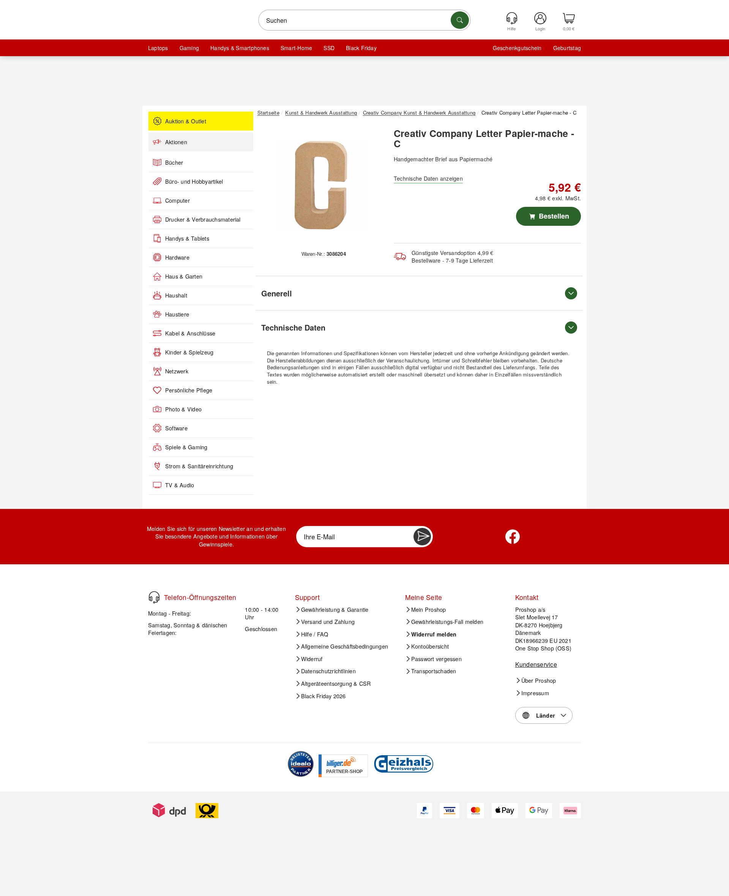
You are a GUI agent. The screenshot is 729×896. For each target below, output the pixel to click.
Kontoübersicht (430, 646)
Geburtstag (567, 48)
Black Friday (361, 48)
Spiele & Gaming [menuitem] (186, 447)
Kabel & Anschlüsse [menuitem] (190, 333)
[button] (320, 185)
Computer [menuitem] (177, 200)
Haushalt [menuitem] (176, 295)
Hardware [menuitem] (177, 257)
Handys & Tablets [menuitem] (187, 238)
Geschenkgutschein (517, 48)
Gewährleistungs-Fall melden (447, 621)
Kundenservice (536, 664)
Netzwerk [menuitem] (176, 371)
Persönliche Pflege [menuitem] (188, 390)
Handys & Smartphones (239, 48)
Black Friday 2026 (323, 696)
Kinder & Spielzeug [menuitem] (189, 352)
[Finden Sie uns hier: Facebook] (512, 536)
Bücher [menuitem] (174, 162)
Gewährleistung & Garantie (335, 609)
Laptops (158, 48)
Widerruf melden (434, 634)
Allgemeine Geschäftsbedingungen (344, 646)
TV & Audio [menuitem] (179, 485)
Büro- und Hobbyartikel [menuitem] (194, 181)
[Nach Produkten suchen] (460, 20)
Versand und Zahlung (328, 621)
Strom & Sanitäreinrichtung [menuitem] (199, 466)
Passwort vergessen (436, 659)
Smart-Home (296, 48)
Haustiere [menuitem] (177, 314)
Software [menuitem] (176, 428)
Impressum (535, 693)
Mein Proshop (428, 609)
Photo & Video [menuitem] (183, 409)
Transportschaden (433, 671)
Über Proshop (538, 680)
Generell (276, 293)
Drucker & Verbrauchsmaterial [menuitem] (203, 219)
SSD (329, 48)
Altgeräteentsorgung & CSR (336, 683)
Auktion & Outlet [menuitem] (185, 121)
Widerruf (312, 659)
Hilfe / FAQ (314, 634)
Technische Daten (293, 327)
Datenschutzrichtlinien (328, 671)
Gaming (189, 48)
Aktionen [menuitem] (176, 142)
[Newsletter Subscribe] (422, 536)
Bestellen (553, 216)
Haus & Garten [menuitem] (183, 276)
